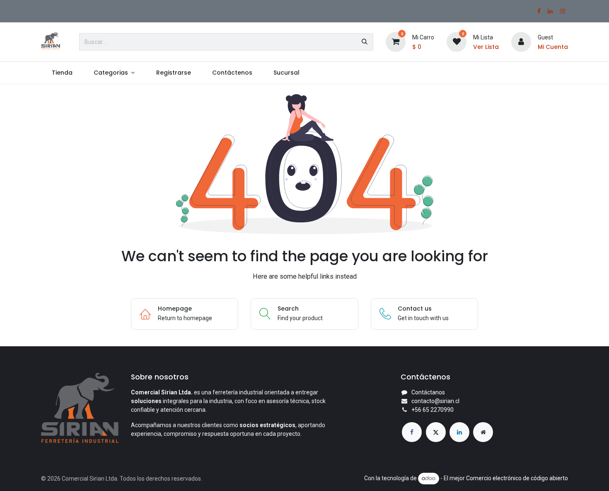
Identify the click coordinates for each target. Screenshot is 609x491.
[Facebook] (539, 11)
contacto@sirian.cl (435, 401)
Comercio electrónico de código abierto (517, 478)
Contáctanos (428, 392)
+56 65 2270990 (432, 409)
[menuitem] (62, 73)
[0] (396, 41)
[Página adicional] (483, 432)
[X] (436, 432)
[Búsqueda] (364, 42)
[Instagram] (562, 11)
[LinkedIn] (550, 11)
